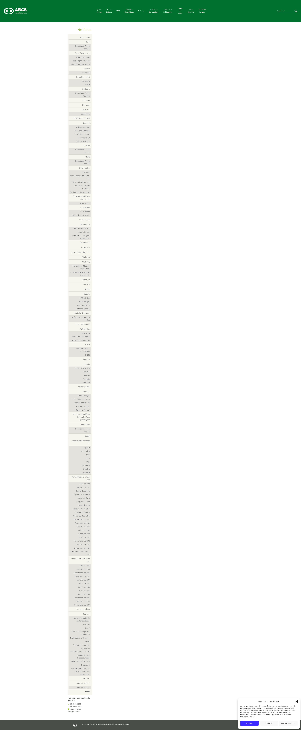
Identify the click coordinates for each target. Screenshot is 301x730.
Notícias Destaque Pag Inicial (80, 318)
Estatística (86, 110)
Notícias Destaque (82, 313)
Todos (87, 692)
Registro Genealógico (129, 11)
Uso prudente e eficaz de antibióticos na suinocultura (80, 671)
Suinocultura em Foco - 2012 (80, 552)
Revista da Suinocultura (153, 11)
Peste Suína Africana (81, 645)
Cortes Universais (82, 410)
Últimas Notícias (83, 309)
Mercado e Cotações (81, 215)
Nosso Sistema (109, 11)
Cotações (86, 73)
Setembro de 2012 (82, 548)
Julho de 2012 (84, 530)
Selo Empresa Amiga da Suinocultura (80, 236)
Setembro (86, 473)
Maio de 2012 (84, 537)
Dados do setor (180, 11)
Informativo (85, 207)
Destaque (86, 100)
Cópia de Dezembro (81, 494)
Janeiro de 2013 (83, 580)
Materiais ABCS (83, 305)
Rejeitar (268, 723)
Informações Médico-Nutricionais (80, 197)
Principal (86, 359)
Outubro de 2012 (83, 544)
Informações (84, 168)
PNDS (87, 344)
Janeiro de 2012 (83, 526)
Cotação (86, 68)
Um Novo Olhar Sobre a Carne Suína (80, 273)
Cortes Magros (84, 396)
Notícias (141, 11)
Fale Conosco (191, 11)
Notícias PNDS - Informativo (83, 350)
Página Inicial (85, 329)
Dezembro (85, 451)
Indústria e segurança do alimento (81, 632)
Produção (86, 364)
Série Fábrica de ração (80, 661)
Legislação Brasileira (81, 61)
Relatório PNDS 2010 (81, 340)
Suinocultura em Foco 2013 (80, 560)
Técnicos (86, 614)
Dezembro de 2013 (82, 573)
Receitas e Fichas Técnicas (82, 47)
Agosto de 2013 (83, 569)
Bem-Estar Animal (82, 53)
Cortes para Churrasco (80, 399)
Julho (88, 455)
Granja (87, 628)
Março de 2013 (84, 594)
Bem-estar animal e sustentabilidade (81, 619)
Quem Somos (99, 11)
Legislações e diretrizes (80, 638)
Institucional (85, 224)
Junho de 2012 (84, 534)
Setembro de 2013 (82, 605)
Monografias (85, 203)
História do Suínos (82, 134)
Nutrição (86, 379)
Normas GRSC (84, 138)
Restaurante (85, 424)
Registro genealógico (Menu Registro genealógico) (81, 417)
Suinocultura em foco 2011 (80, 442)
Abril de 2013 (84, 565)
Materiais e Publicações (167, 11)
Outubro (86, 469)
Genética (86, 123)
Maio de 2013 (84, 590)
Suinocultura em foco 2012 (80, 478)
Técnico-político (83, 609)
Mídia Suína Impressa (81, 182)
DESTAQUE (85, 333)
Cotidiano (86, 89)
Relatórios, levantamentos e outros (80, 650)
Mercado (86, 284)
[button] (296, 701)
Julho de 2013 (84, 583)
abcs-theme (85, 37)
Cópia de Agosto (83, 491)
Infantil (87, 157)
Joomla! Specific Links (80, 252)
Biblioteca (86, 172)
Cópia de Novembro (81, 509)
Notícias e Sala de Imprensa (82, 187)
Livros (87, 641)
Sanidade (86, 382)
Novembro (85, 465)
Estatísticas (85, 114)
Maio (88, 462)
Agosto (87, 448)
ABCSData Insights (202, 11)
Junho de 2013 (84, 587)
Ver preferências (288, 723)
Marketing (86, 257)
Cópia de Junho (83, 502)
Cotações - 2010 (83, 77)
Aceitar (249, 723)
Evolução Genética (82, 131)
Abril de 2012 (84, 484)
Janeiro (87, 84)
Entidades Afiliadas (82, 228)
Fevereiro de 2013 (82, 576)
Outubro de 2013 (83, 601)
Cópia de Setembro (81, 516)
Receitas (86, 391)
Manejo (87, 375)
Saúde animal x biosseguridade (83, 656)
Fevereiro (86, 81)
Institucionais (84, 219)
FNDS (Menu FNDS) (81, 118)
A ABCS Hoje (84, 298)
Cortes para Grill (83, 406)
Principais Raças (83, 141)
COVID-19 (86, 624)
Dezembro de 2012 (82, 519)
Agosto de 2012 (83, 487)
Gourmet (86, 145)
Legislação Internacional (80, 64)
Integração (85, 247)
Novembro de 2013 (82, 598)
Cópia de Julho (83, 498)
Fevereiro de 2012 (82, 523)
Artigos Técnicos (83, 57)
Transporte (85, 665)
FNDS (118, 11)
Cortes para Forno (82, 403)
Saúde (87, 436)
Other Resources (83, 324)
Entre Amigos (84, 301)
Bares (87, 42)
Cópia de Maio (84, 505)
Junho (87, 458)
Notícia (87, 289)
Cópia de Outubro (82, 512)
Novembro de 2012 (82, 541)
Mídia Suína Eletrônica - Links (80, 177)
